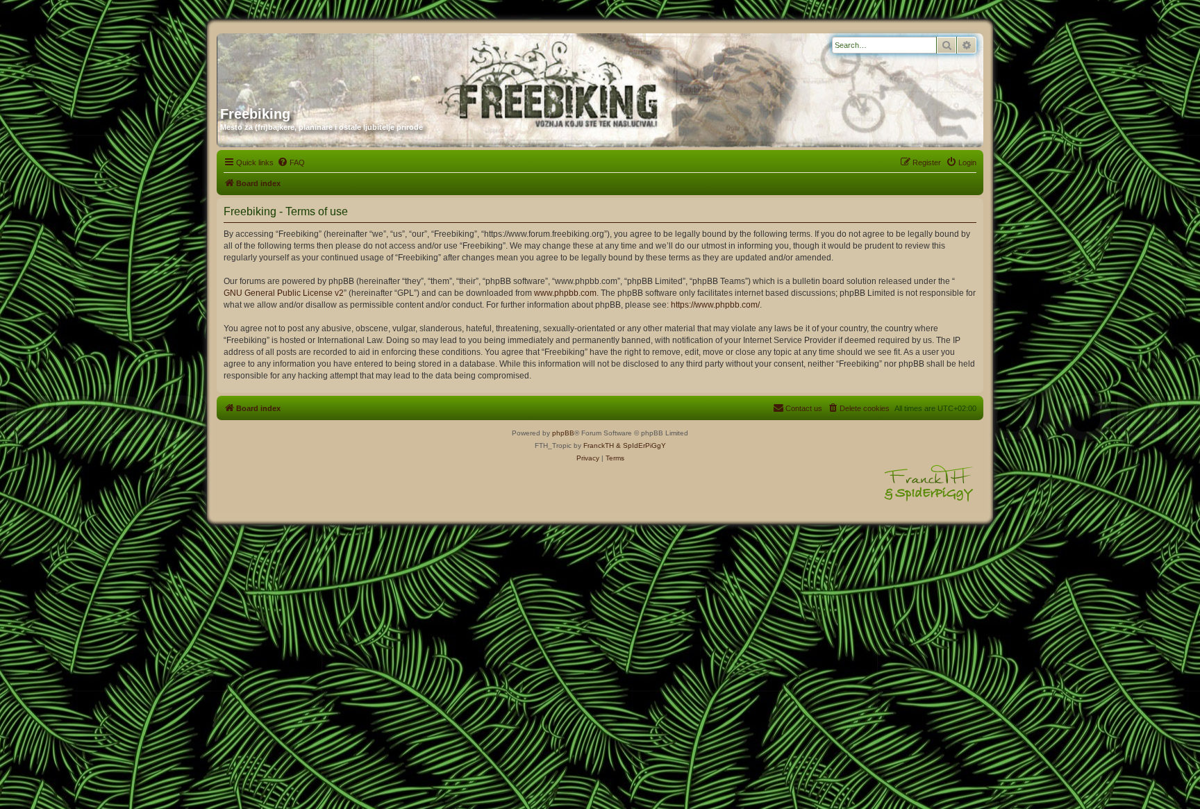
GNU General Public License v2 (284, 293)
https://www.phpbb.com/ (715, 305)
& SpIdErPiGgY (641, 445)
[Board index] (353, 64)
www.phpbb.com (565, 293)
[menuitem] (291, 162)
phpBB (563, 433)
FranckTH (598, 445)
